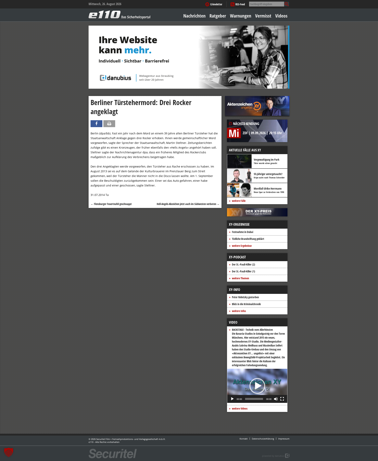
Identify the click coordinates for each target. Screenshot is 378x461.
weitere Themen (240, 278)
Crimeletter (216, 4)
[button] (257, 386)
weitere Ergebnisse (242, 246)
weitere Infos (239, 311)
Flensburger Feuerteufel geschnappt (111, 204)
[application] (257, 386)
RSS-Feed (240, 4)
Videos (281, 15)
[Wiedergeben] (232, 399)
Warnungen (240, 15)
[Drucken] (109, 123)
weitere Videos (239, 408)
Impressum (283, 438)
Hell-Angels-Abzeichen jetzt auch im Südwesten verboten (188, 204)
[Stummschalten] (276, 399)
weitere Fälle (239, 201)
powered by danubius (273, 455)
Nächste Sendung (246, 123)
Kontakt (244, 438)
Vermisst (263, 15)
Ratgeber (217, 15)
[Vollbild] (282, 399)
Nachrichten (194, 15)
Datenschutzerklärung (263, 438)
